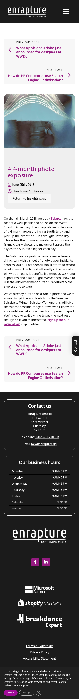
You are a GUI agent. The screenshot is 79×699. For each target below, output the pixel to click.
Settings (26, 692)
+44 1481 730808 (47, 437)
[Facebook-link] (35, 562)
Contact (75, 346)
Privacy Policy (39, 652)
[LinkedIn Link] (46, 562)
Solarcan (57, 218)
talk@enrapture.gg (44, 444)
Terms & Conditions (39, 646)
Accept (10, 692)
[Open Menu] (66, 11)
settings (26, 678)
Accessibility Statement (39, 658)
